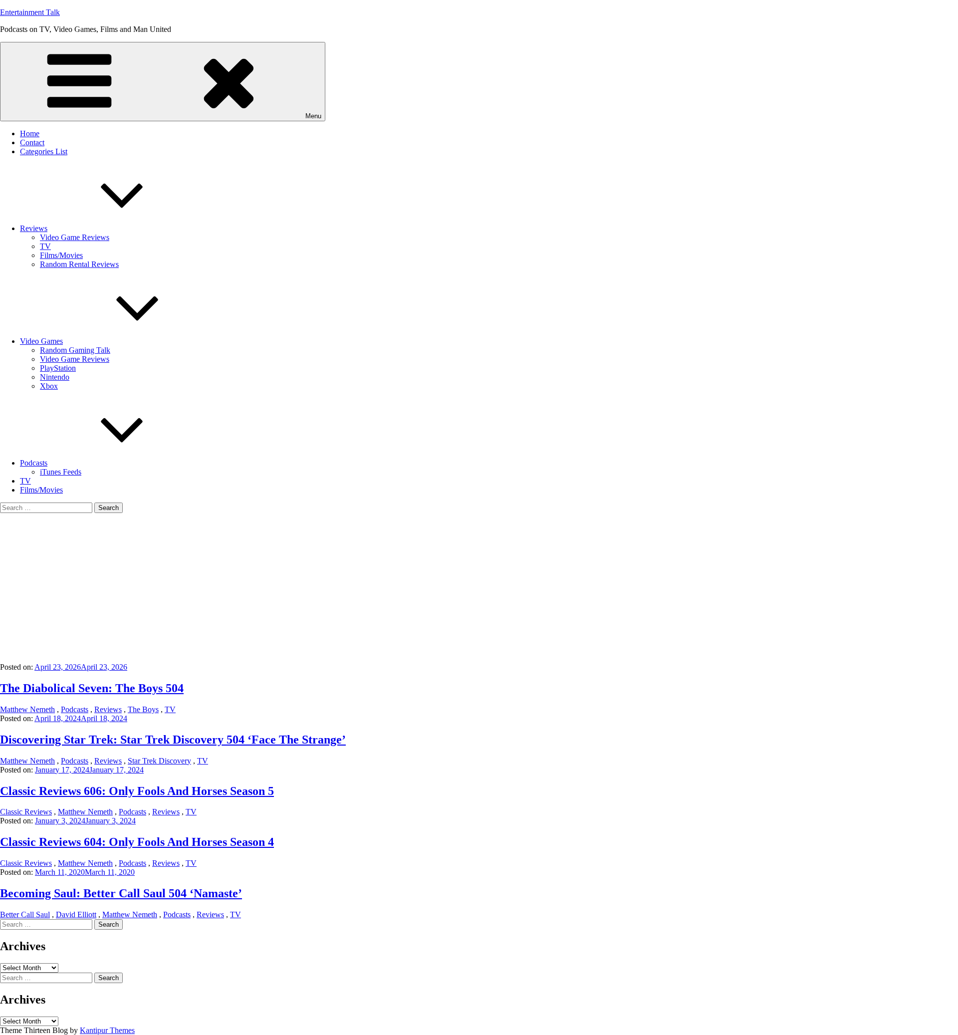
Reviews (33, 228)
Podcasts (33, 463)
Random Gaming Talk (75, 350)
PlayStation (58, 368)
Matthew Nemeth (27, 709)
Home (29, 133)
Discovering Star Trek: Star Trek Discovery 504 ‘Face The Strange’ (173, 739)
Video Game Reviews (74, 237)
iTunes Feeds (60, 472)
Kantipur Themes (107, 1030)
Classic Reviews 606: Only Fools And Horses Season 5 (137, 790)
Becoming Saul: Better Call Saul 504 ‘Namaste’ (121, 893)
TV (45, 246)
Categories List (43, 151)
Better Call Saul (25, 914)
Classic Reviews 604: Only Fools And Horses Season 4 (137, 841)
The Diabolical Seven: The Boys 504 (92, 688)
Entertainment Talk (30, 12)
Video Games (41, 341)
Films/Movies (61, 255)
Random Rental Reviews (79, 264)
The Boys (143, 709)
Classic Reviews (26, 811)
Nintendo (54, 377)
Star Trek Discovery (159, 761)
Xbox (49, 386)
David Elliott (76, 914)
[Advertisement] (479, 588)
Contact (32, 142)
